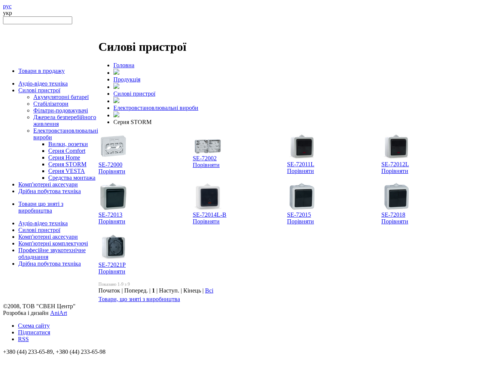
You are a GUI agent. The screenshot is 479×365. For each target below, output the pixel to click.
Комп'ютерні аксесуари (48, 184)
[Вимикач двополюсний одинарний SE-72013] (113, 209)
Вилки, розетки (68, 144)
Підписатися (34, 332)
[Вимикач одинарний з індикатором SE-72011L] (302, 159)
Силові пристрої (39, 90)
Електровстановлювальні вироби (155, 108)
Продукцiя (126, 79)
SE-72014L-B (209, 214)
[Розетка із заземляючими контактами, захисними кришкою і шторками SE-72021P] (113, 259)
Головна (123, 65)
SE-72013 (110, 214)
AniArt (58, 313)
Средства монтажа (71, 177)
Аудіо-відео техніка (43, 83)
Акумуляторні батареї (61, 97)
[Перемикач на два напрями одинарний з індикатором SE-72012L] (396, 159)
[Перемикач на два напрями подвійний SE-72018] (396, 209)
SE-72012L (395, 164)
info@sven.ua (19, 358)
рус (7, 6)
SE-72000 (110, 164)
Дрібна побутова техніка (49, 191)
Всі (209, 290)
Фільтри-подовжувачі (60, 110)
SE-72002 (205, 158)
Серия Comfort (66, 151)
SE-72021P (112, 265)
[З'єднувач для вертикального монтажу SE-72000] (113, 159)
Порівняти (111, 171)
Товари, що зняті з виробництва (139, 299)
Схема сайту (34, 325)
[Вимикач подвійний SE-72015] (302, 209)
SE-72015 (299, 214)
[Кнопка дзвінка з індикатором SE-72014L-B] (208, 209)
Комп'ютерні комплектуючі (53, 243)
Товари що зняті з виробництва (40, 207)
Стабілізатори (50, 103)
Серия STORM (67, 164)
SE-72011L (300, 164)
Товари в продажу (41, 71)
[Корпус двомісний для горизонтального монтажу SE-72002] (208, 153)
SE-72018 (393, 214)
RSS (23, 339)
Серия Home (64, 157)
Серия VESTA (66, 171)
